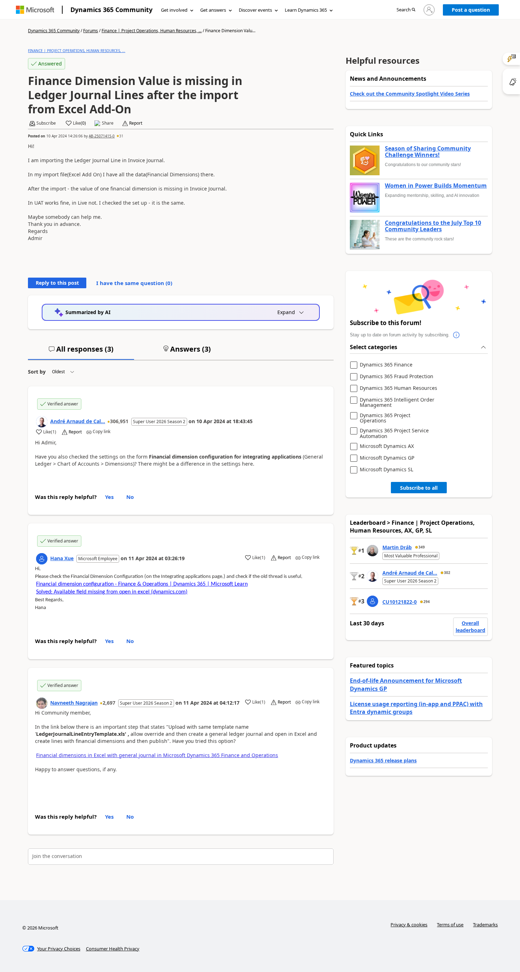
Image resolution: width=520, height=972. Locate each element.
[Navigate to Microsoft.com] (35, 10)
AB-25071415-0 (102, 135)
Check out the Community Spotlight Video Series (410, 93)
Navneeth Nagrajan (74, 702)
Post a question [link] (471, 9)
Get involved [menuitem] (174, 10)
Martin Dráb (397, 547)
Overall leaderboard (470, 626)
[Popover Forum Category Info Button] (456, 335)
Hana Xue (62, 558)
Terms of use (450, 924)
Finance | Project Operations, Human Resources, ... (152, 31)
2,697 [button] (109, 702)
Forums (90, 31)
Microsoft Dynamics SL (386, 470)
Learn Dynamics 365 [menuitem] (306, 10)
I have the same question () (134, 282)
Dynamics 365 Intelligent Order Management (397, 402)
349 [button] (421, 547)
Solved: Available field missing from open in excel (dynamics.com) (111, 592)
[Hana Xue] (41, 558)
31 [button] (121, 135)
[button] (406, 10)
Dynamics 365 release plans (383, 760)
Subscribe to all (419, 487)
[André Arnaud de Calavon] (41, 421)
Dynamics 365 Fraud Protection (396, 377)
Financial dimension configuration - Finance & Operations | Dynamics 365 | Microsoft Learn (142, 584)
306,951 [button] (119, 421)
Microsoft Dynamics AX (387, 446)
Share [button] (108, 123)
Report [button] (135, 123)
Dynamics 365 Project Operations (385, 418)
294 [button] (426, 601)
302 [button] (447, 572)
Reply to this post (57, 282)
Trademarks (485, 924)
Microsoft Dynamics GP (387, 458)
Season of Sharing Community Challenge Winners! (428, 152)
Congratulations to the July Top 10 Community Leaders (433, 226)
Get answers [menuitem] (213, 10)
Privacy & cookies (409, 924)
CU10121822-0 (399, 601)
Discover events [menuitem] (255, 10)
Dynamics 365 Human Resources (398, 388)
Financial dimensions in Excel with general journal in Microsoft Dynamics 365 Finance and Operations (157, 755)
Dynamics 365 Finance (386, 365)
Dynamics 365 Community (111, 9)
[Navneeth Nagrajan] (41, 703)
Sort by (37, 371)
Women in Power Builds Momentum (436, 186)
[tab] (81, 352)
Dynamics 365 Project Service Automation (394, 433)
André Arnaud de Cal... (77, 421)
